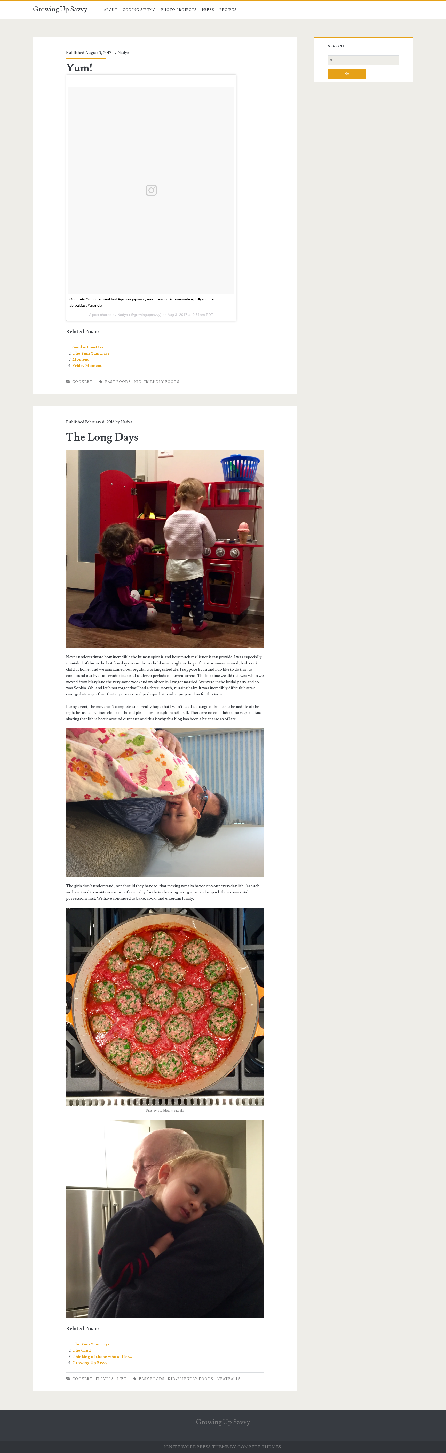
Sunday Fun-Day (87, 347)
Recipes (228, 10)
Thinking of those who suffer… (102, 1356)
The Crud (81, 1350)
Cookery (82, 382)
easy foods (118, 382)
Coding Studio (139, 10)
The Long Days (102, 437)
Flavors (105, 1379)
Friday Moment (87, 365)
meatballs (229, 1379)
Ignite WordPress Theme (196, 1446)
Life (121, 1379)
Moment (80, 359)
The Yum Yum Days (91, 353)
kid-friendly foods (156, 382)
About (111, 10)
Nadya (123, 52)
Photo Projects (179, 10)
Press (208, 10)
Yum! (79, 68)
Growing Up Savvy (60, 9)
